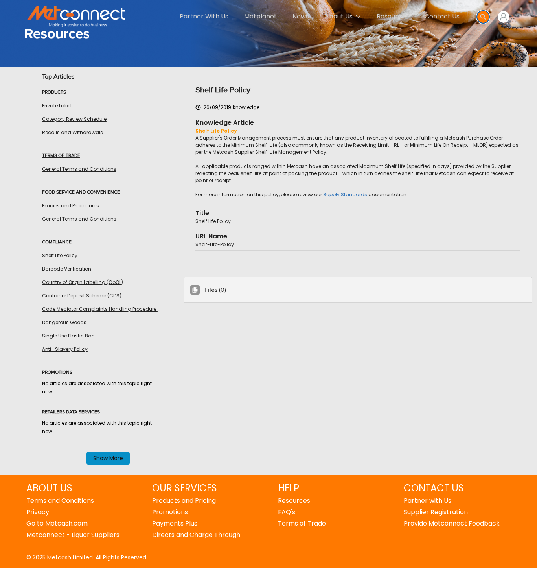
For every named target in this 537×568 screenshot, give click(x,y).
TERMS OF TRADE (61, 155)
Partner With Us (204, 16)
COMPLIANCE (57, 242)
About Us (339, 16)
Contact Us (442, 16)
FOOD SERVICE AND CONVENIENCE (81, 192)
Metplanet (260, 16)
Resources (393, 16)
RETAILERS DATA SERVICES (71, 412)
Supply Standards (345, 194)
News (300, 16)
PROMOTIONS (57, 372)
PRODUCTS (54, 92)
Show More (108, 458)
